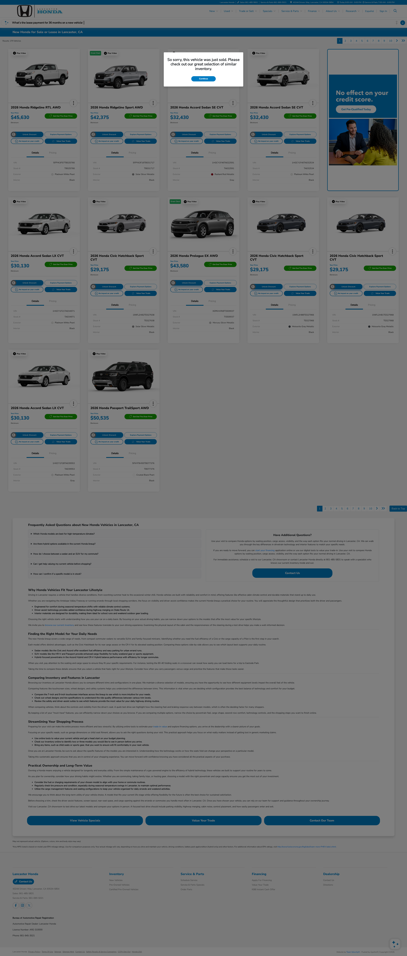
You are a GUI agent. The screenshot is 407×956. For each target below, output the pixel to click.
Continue (203, 78)
